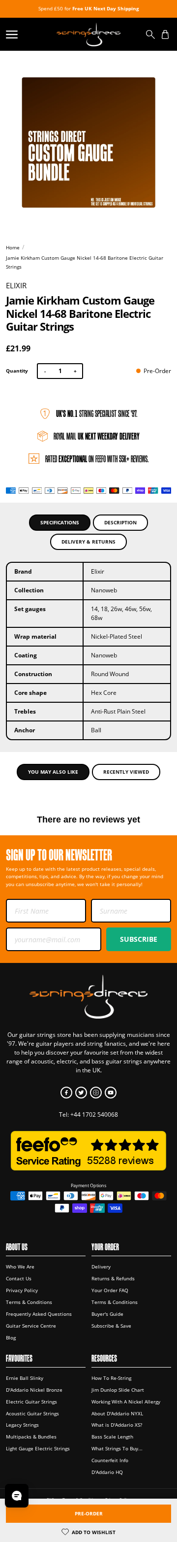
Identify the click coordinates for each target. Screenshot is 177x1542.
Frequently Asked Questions (39, 1313)
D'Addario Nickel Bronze (34, 1389)
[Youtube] (111, 1092)
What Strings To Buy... (117, 1448)
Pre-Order (89, 1513)
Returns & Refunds (113, 1278)
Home (13, 247)
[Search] (150, 34)
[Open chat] (17, 1496)
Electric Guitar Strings (31, 1401)
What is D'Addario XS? (116, 1424)
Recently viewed (126, 771)
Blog (11, 1337)
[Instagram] (96, 1092)
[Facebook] (66, 1092)
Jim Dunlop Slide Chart (117, 1389)
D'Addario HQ (107, 1472)
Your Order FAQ (109, 1290)
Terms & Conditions (29, 1302)
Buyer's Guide (107, 1313)
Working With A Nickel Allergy (125, 1401)
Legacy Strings (22, 1424)
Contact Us (18, 1278)
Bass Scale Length (112, 1436)
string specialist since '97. (96, 413)
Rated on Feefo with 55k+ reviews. (96, 458)
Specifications (59, 522)
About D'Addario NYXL (117, 1413)
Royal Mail (97, 436)
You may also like (53, 771)
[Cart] (165, 34)
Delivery (101, 1266)
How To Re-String (111, 1377)
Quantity (17, 370)
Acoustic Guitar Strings (32, 1413)
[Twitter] (81, 1092)
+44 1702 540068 (94, 1114)
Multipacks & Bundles (31, 1436)
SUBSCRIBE (138, 939)
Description (120, 522)
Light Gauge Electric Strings (38, 1448)
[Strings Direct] (88, 34)
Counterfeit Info (109, 1460)
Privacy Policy (22, 1290)
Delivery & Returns (88, 541)
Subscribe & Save (111, 1325)
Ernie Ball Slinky (24, 1377)
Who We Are (20, 1266)
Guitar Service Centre (31, 1325)
